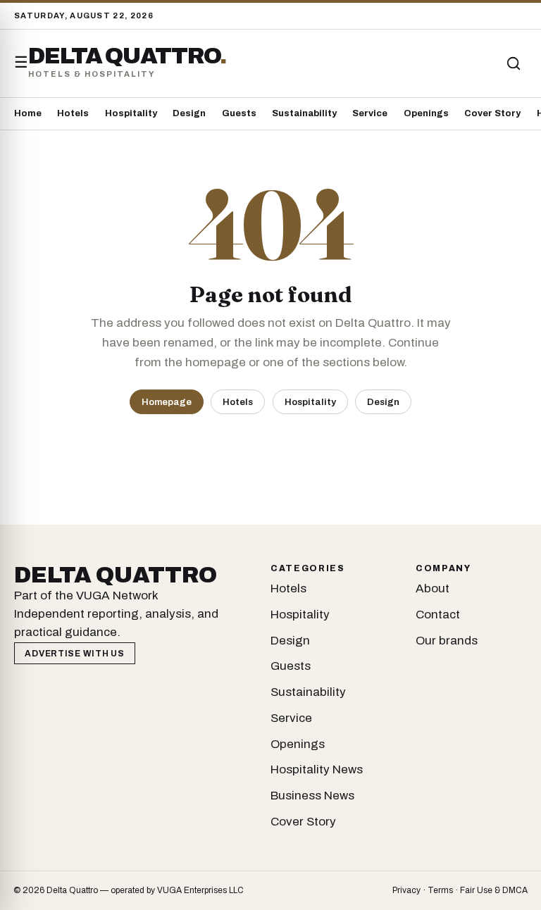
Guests (239, 113)
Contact (438, 614)
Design (189, 113)
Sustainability (304, 113)
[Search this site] (513, 63)
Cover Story (492, 113)
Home (28, 113)
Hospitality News (316, 769)
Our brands (447, 640)
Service (369, 113)
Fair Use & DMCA (494, 890)
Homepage (167, 402)
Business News (312, 795)
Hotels (73, 113)
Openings (426, 113)
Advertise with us (74, 654)
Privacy (406, 890)
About (432, 588)
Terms (440, 890)
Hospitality (131, 113)
